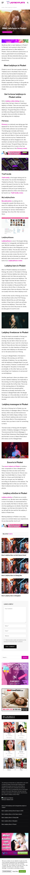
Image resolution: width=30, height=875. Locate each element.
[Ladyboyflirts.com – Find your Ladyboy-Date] (16, 2)
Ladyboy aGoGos (7, 497)
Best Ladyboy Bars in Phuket (9, 824)
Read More (15, 871)
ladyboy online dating (12, 101)
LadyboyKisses (6, 241)
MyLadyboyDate (7, 201)
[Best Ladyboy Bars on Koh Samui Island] (15, 545)
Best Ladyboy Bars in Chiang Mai (12, 575)
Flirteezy (4, 124)
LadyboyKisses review (15, 260)
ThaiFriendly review (17, 193)
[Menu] (3, 2)
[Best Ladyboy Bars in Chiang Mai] (15, 565)
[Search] (27, 2)
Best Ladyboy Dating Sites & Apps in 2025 (12, 810)
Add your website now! (7, 799)
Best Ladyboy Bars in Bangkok (11, 596)
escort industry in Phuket (12, 466)
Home (3, 7)
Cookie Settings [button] (7, 871)
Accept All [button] (22, 871)
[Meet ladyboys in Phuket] (15, 22)
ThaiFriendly (5, 177)
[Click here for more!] (15, 710)
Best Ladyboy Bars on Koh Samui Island (14, 555)
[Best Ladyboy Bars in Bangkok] (15, 586)
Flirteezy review (22, 148)
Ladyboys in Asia (7, 32)
